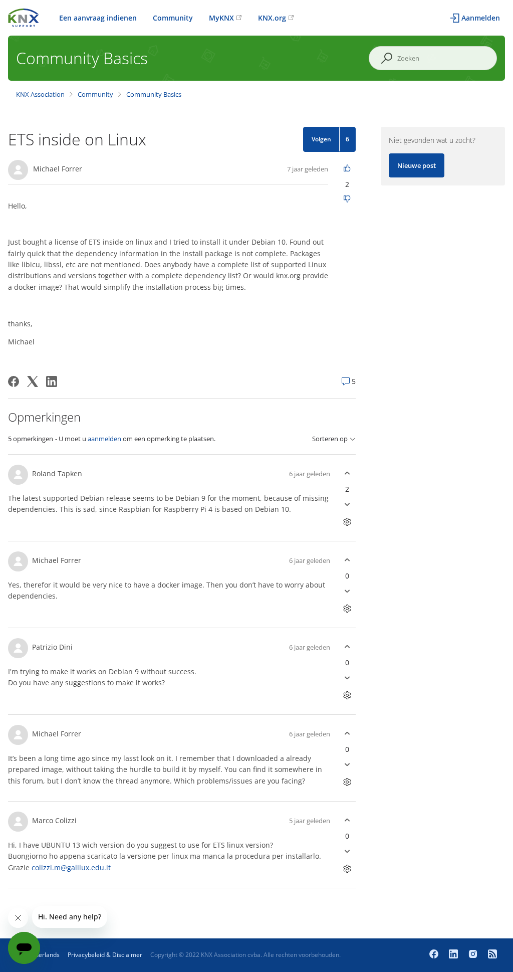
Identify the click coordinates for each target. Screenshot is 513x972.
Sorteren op (330, 439)
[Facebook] (13, 381)
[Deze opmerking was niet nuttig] (347, 504)
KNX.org (272, 18)
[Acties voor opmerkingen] (347, 522)
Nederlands (43, 954)
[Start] (23, 17)
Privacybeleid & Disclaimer (105, 954)
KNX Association (40, 94)
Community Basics (153, 94)
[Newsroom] (492, 955)
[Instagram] (474, 955)
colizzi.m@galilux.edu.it (71, 867)
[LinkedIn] (51, 381)
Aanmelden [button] (480, 18)
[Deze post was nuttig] (347, 168)
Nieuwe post (416, 165)
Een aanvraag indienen (98, 18)
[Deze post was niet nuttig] (347, 200)
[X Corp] (32, 381)
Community (173, 18)
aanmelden (104, 438)
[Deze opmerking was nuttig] (347, 473)
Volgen (321, 139)
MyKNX (221, 18)
